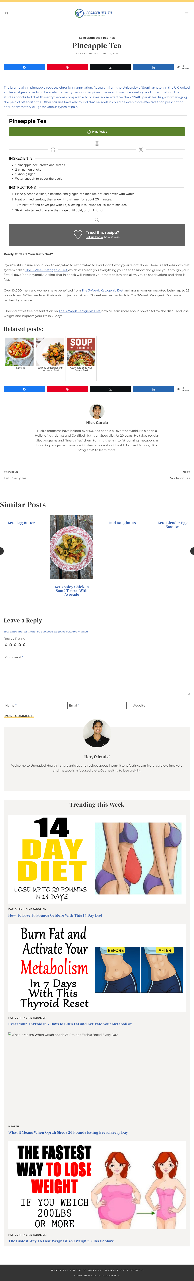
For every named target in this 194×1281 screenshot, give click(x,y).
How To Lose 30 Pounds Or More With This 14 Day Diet (55, 915)
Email (74, 705)
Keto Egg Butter (21, 522)
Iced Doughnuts (122, 522)
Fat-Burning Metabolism (27, 909)
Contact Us (136, 1270)
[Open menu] (186, 13)
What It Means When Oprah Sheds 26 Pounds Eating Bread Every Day (68, 1132)
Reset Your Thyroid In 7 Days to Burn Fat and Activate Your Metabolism (70, 1024)
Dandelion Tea (179, 475)
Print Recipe (99, 131)
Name (10, 705)
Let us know (94, 237)
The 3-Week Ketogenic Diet (46, 270)
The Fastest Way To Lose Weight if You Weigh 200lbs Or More (61, 1241)
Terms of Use (78, 1270)
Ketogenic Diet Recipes (97, 37)
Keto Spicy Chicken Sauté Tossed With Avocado (72, 590)
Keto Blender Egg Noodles (173, 524)
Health (13, 1126)
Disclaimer (111, 1270)
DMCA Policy (95, 1270)
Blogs (124, 1270)
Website (139, 705)
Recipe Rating (14, 638)
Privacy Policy (59, 1270)
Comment (14, 657)
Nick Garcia (88, 53)
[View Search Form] (6, 13)
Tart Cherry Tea (15, 475)
